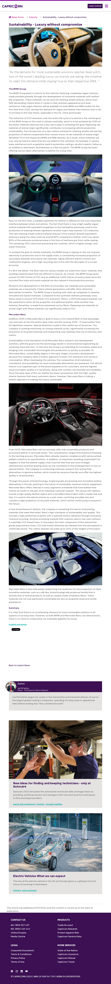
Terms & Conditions (21, 954)
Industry (33, 17)
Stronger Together (54, 804)
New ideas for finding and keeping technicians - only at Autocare (52, 785)
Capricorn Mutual (66, 958)
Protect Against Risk (68, 932)
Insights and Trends (18, 624)
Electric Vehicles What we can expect (39, 876)
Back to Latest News (19, 665)
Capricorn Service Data (69, 936)
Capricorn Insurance (68, 954)
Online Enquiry (18, 932)
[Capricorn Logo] (12, 6)
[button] (107, 6)
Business (40, 804)
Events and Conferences (24, 804)
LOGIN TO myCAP (95, 6)
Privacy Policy (18, 958)
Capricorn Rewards (67, 928)
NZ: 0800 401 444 (20, 928)
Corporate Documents (22, 950)
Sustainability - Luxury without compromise (64, 17)
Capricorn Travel (66, 961)
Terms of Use (17, 961)
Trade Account (65, 925)
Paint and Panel (29, 890)
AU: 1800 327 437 (20, 925)
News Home (18, 17)
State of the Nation (68, 950)
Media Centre (18, 936)
